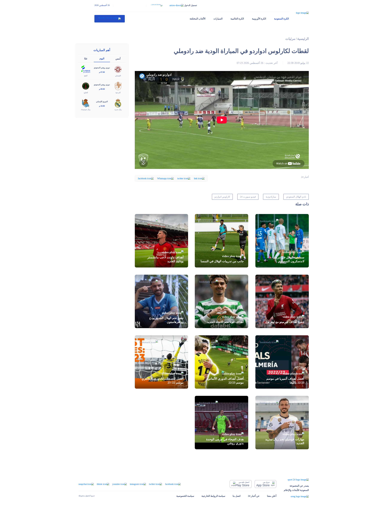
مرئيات (290, 39)
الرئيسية (303, 39)
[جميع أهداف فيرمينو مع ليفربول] (282, 301)
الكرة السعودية (281, 18)
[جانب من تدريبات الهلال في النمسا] (221, 240)
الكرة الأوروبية (259, 18)
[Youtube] (119, 484)
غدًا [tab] (85, 58)
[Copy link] (199, 178)
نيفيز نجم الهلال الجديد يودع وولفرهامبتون (166, 319)
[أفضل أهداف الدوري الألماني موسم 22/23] (221, 362)
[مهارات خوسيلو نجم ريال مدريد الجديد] (282, 422)
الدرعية (117, 92)
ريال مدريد (118, 109)
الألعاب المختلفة (197, 18)
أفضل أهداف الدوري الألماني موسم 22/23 (226, 380)
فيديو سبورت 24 (248, 196)
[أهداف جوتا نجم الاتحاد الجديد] (221, 301)
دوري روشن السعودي (102, 68)
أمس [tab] (117, 58)
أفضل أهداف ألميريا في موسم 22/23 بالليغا (285, 380)
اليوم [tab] (101, 58)
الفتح (85, 76)
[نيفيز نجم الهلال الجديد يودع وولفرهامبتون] (161, 301)
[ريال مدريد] (118, 103)
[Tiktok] (103, 484)
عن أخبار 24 (254, 496)
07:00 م (102, 72)
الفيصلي (118, 76)
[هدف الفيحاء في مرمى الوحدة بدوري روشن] (221, 422)
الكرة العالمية (237, 18)
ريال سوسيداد (85, 109)
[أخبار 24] (109, 19)
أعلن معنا (271, 496)
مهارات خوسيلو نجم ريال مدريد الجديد (284, 441)
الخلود (86, 92)
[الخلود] (85, 86)
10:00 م (102, 106)
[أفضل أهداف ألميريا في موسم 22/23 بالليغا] (282, 362)
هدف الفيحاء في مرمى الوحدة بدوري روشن (225, 441)
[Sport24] (296, 479)
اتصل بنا (236, 496)
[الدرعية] (118, 86)
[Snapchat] (86, 484)
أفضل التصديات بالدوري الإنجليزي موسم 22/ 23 (163, 380)
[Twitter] (183, 178)
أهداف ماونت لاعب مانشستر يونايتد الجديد (165, 259)
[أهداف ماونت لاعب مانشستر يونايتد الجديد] (161, 240)
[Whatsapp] (165, 178)
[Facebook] (146, 178)
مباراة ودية (271, 196)
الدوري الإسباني (102, 101)
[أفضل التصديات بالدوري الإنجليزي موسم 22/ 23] (161, 362)
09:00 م (102, 89)
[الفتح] (85, 69)
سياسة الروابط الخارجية (213, 496)
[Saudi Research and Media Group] (296, 496)
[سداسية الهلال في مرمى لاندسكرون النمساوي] (282, 240)
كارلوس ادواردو (222, 196)
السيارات (217, 18)
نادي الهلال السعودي (296, 196)
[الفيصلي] (118, 69)
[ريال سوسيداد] (85, 103)
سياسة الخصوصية (185, 496)
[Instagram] (138, 484)
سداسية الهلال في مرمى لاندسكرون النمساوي (288, 259)
